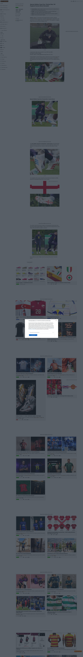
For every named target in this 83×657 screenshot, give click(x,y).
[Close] (56, 321)
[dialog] (41, 328)
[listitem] (41, 332)
